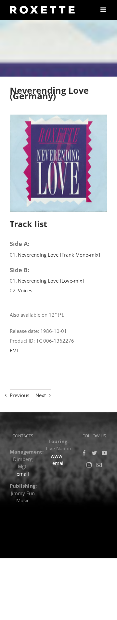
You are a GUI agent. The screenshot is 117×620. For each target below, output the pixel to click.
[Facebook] (84, 453)
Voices (25, 290)
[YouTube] (104, 453)
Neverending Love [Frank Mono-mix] (59, 254)
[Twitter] (94, 453)
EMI (14, 350)
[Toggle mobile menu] (103, 9)
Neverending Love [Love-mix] (51, 280)
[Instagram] (89, 465)
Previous (19, 395)
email (23, 473)
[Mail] (99, 465)
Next (40, 395)
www (56, 456)
